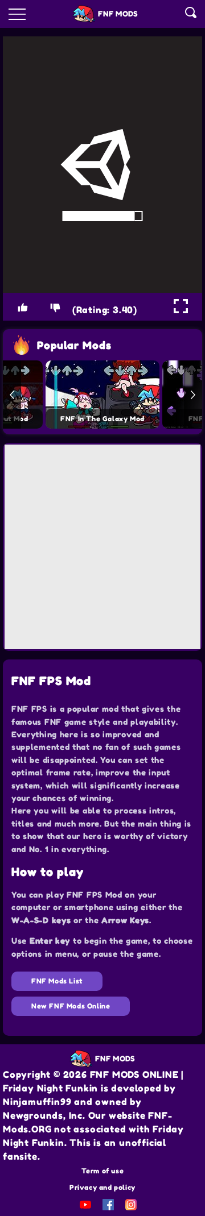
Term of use (102, 1171)
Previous (12, 394)
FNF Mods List (57, 981)
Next (193, 394)
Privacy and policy (102, 1187)
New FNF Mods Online (70, 1006)
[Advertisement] (102, 547)
